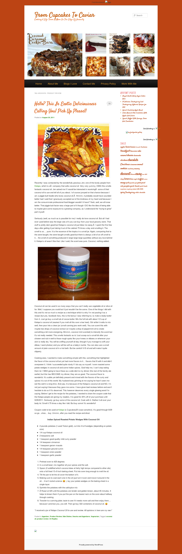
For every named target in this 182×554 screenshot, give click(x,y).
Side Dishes (67, 516)
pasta (128, 183)
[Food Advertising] (36, 531)
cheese (130, 155)
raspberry (129, 189)
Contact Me (89, 83)
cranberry (131, 169)
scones (134, 189)
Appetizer (45, 516)
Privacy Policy (108, 83)
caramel (123, 155)
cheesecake (137, 155)
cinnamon (133, 164)
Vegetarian (95, 516)
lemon (127, 179)
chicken (123, 160)
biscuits (138, 147)
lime (131, 179)
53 (109, 103)
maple (135, 179)
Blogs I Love (70, 83)
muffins (140, 179)
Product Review (56, 516)
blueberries (144, 147)
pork (139, 182)
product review (42, 519)
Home (38, 83)
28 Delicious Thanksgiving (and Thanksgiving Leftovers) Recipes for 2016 (134, 105)
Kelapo (38, 185)
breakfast (125, 151)
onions (145, 179)
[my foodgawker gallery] (134, 132)
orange (123, 182)
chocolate (133, 160)
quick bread (134, 186)
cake (139, 151)
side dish (140, 189)
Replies (54, 519)
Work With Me (129, 83)
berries (133, 147)
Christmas (125, 164)
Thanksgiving (130, 192)
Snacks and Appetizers (81, 516)
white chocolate (140, 192)
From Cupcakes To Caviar (65, 15)
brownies (133, 151)
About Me (53, 83)
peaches (132, 183)
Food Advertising (97, 2)
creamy (137, 168)
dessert (125, 174)
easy (139, 174)
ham (143, 174)
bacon (128, 147)
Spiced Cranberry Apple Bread (132, 110)
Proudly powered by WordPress (91, 544)
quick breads (143, 186)
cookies (123, 168)
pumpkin (127, 186)
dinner (133, 174)
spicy (122, 192)
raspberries (123, 189)
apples (122, 147)
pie (136, 183)
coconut (140, 164)
